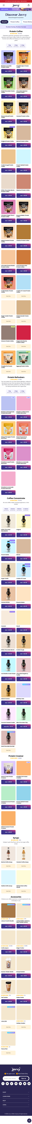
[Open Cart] (28, 5)
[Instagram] (3, 1083)
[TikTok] (11, 1083)
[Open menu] (3, 5)
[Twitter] (20, 1083)
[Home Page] (16, 5)
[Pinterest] (16, 1083)
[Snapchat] (29, 1083)
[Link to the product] (23, 82)
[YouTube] (24, 1083)
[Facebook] (7, 1083)
